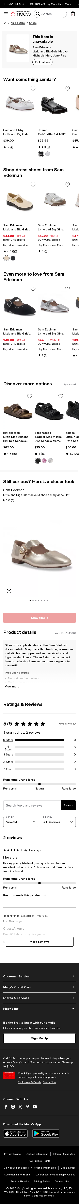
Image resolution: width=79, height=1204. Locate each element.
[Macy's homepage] (4, 23)
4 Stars (8, 747)
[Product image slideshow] (39, 557)
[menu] (5, 13)
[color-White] (50, 460)
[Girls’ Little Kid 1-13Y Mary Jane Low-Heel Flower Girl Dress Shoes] (54, 105)
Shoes (32, 22)
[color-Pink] (44, 460)
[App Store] (15, 1133)
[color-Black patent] (41, 153)
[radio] (41, 154)
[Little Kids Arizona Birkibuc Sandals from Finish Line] (18, 411)
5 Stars (8, 740)
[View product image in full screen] (8, 591)
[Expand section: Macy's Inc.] (39, 1008)
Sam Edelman (41, 47)
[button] (39, 557)
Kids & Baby (18, 22)
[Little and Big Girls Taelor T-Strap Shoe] (19, 201)
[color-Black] (13, 258)
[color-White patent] (47, 153)
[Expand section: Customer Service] (39, 976)
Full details (42, 62)
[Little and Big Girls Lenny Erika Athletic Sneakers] (54, 201)
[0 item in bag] (73, 14)
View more (12, 686)
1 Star (8, 769)
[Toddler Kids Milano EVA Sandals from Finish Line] (49, 411)
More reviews (39, 941)
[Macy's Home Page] (21, 14)
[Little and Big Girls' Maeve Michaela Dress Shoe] (19, 306)
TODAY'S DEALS (14, 4)
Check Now (49, 1082)
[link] (19, 138)
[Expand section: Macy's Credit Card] (39, 987)
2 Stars (8, 761)
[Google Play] (46, 1133)
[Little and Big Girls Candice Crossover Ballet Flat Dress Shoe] (19, 105)
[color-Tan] (6, 258)
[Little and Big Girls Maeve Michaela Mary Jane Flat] (54, 306)
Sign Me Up (39, 1038)
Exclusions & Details (29, 1082)
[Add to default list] (33, 88)
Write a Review (67, 723)
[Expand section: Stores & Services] (39, 998)
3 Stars (8, 754)
